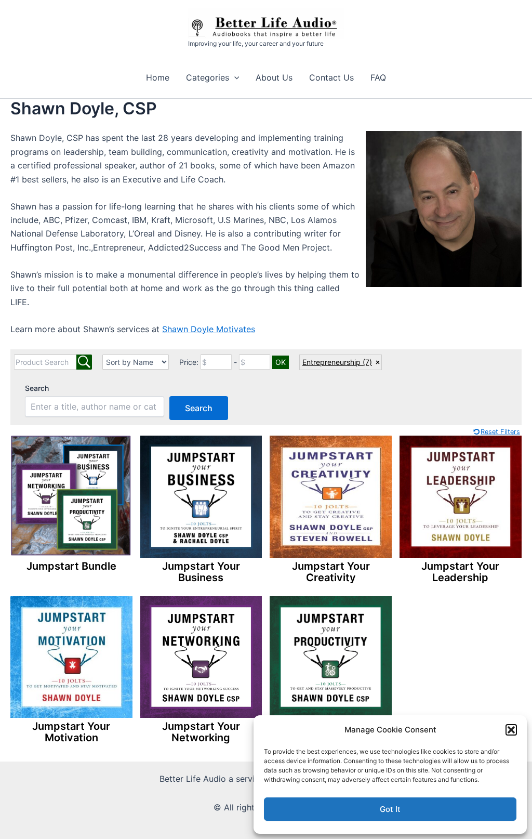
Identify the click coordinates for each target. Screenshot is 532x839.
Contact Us (331, 77)
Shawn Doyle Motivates (208, 329)
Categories (207, 77)
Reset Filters (500, 432)
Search (37, 388)
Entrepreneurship (337, 362)
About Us (274, 77)
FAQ (378, 77)
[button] (511, 730)
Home (157, 77)
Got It (390, 809)
